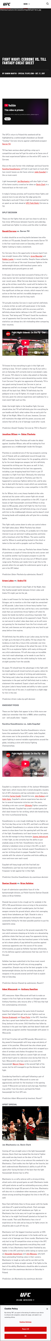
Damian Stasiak (9, 883)
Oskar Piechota (28, 434)
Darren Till (6, 144)
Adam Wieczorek (10, 989)
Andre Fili (21, 581)
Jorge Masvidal (36, 256)
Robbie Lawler (8, 259)
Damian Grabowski (9, 1017)
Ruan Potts (25, 1017)
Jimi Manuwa (31, 1254)
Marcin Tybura (18, 1064)
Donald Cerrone (9, 231)
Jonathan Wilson (10, 434)
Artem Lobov (8, 581)
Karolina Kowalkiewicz (11, 169)
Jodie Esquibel (40, 172)
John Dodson (40, 796)
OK (25, 1336)
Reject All (25, 1329)
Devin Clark (40, 185)
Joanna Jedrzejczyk (40, 837)
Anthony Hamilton (29, 989)
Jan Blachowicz (23, 181)
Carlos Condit (15, 796)
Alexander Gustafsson (13, 1254)
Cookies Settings (25, 1322)
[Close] (47, 1309)
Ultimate (28, 806)
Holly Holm (6, 799)
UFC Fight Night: (32, 203)
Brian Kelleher (27, 883)
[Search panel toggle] (47, 3)
